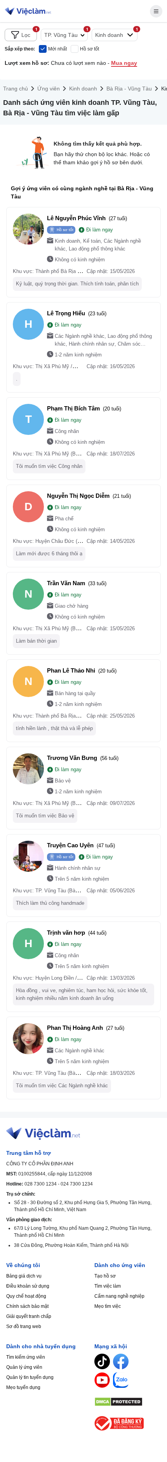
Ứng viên (48, 88)
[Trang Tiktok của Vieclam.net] (102, 1361)
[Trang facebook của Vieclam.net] (121, 1361)
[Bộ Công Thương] (127, 1423)
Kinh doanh (83, 88)
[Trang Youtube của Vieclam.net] (102, 1380)
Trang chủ (15, 88)
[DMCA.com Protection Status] (127, 1401)
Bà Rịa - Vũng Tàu (129, 88)
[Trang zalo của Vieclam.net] (121, 1380)
